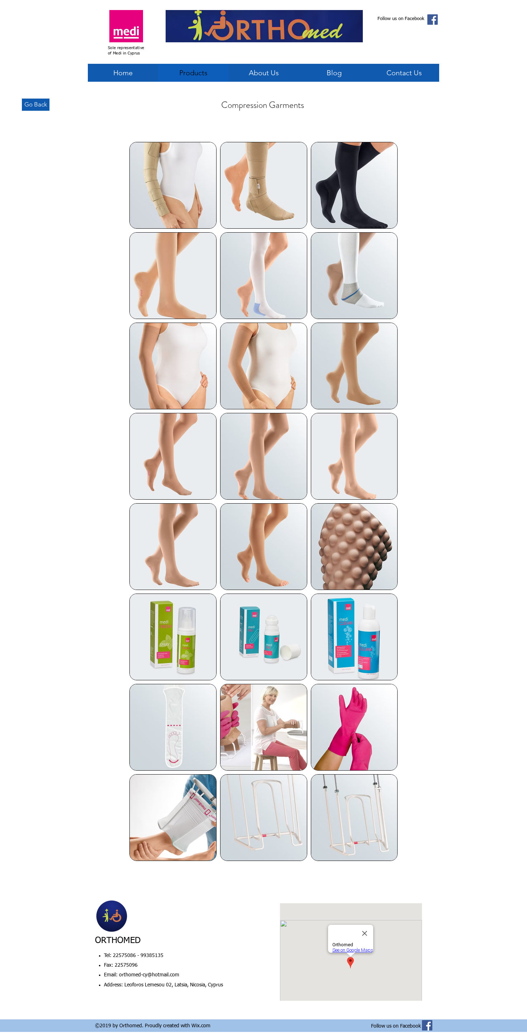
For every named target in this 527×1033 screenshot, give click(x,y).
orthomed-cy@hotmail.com (149, 974)
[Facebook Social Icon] (432, 19)
